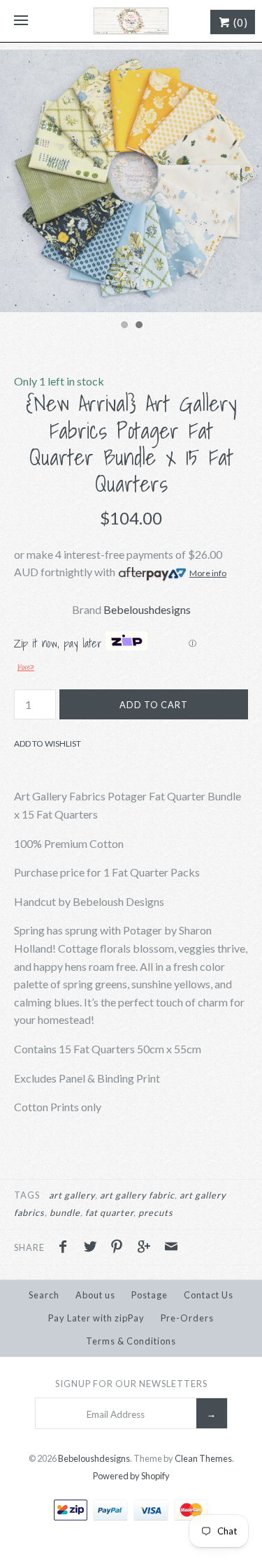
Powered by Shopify (131, 1475)
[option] (131, 181)
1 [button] (124, 326)
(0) (239, 22)
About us (95, 1294)
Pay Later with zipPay (96, 1318)
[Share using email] (171, 1248)
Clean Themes (203, 1458)
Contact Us (208, 1294)
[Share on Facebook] (66, 1248)
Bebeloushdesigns (147, 609)
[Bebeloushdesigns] (131, 21)
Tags (27, 1195)
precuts (155, 1212)
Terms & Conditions (131, 1341)
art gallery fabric (137, 1195)
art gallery (72, 1195)
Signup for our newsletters (131, 1383)
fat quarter (109, 1212)
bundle (65, 1212)
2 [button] (138, 326)
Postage (149, 1294)
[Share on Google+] (147, 1248)
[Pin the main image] (120, 1248)
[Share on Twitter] (93, 1248)
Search (44, 1294)
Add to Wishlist (47, 743)
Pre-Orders (187, 1318)
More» (25, 667)
